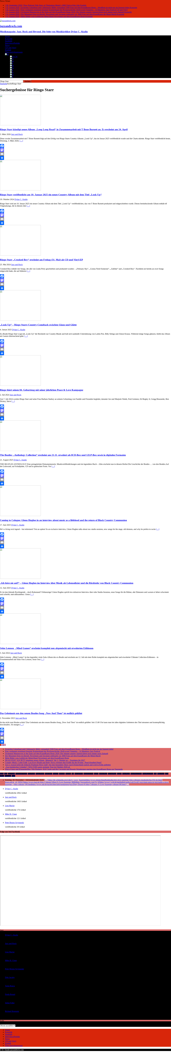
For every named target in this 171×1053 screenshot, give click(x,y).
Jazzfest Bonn (103, 774)
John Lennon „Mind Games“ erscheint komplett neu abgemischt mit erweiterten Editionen (46, 648)
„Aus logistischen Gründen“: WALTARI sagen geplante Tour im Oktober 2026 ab (37, 767)
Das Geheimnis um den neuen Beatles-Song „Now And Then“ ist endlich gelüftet (41, 713)
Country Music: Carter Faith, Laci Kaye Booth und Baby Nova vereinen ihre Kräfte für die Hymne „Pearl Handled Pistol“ (53, 762)
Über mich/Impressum (14, 52)
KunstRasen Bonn (147, 774)
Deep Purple (31, 774)
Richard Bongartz (12, 1011)
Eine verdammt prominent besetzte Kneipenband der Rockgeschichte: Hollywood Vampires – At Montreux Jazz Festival (52, 751)
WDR (13, 776)
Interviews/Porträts (12, 43)
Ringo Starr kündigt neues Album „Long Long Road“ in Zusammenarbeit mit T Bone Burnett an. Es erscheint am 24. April (64, 129)
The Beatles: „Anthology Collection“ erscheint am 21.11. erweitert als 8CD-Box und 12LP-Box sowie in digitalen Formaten (63, 455)
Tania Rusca (10, 986)
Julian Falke (10, 1003)
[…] (21, 141)
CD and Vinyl (10, 48)
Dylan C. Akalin (21, 199)
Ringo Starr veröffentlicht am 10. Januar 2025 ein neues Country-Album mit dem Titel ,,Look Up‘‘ (51, 194)
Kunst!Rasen (126, 774)
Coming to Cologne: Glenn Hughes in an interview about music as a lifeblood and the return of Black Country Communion (63, 520)
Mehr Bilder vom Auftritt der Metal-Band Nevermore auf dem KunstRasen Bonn (37, 758)
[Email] (85, 154)
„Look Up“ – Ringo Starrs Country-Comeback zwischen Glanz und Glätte (38, 324)
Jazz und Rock (112, 774)
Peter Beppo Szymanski (14, 823)
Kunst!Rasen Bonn (136, 774)
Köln (155, 774)
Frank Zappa (48, 774)
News (7, 45)
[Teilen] (85, 158)
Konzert (119, 774)
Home (7, 36)
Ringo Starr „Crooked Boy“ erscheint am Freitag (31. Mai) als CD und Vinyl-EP (41, 259)
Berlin (2, 774)
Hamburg (55, 774)
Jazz (72, 774)
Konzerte (8, 39)
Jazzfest (96, 774)
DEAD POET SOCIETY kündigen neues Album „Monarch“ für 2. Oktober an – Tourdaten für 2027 (45, 760)
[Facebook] (85, 146)
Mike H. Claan (11, 814)
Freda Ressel (10, 994)
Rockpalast (8, 776)
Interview (68, 774)
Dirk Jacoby (10, 977)
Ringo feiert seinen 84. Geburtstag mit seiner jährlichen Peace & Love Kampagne (41, 390)
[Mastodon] (85, 150)
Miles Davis (160, 774)
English (8, 50)
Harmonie (62, 774)
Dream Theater (40, 774)
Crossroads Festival (21, 774)
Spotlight (8, 41)
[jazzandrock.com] (7, 21)
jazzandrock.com (88, 774)
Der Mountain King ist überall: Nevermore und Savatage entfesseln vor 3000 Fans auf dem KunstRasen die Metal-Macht (53, 756)
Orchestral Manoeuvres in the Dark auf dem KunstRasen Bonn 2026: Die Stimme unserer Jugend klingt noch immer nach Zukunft (56, 753)
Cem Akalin (11, 774)
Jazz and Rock (17, 134)
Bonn (5, 774)
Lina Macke (10, 806)
